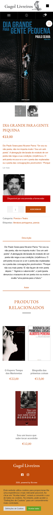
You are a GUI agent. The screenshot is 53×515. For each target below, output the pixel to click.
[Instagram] (29, 476)
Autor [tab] (26, 287)
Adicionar (35, 209)
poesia (36, 222)
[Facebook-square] (24, 476)
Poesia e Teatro (21, 218)
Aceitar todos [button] (33, 509)
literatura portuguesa (22, 222)
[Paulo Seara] (14, 184)
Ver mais (14, 362)
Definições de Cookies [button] (14, 509)
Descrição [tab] (26, 238)
